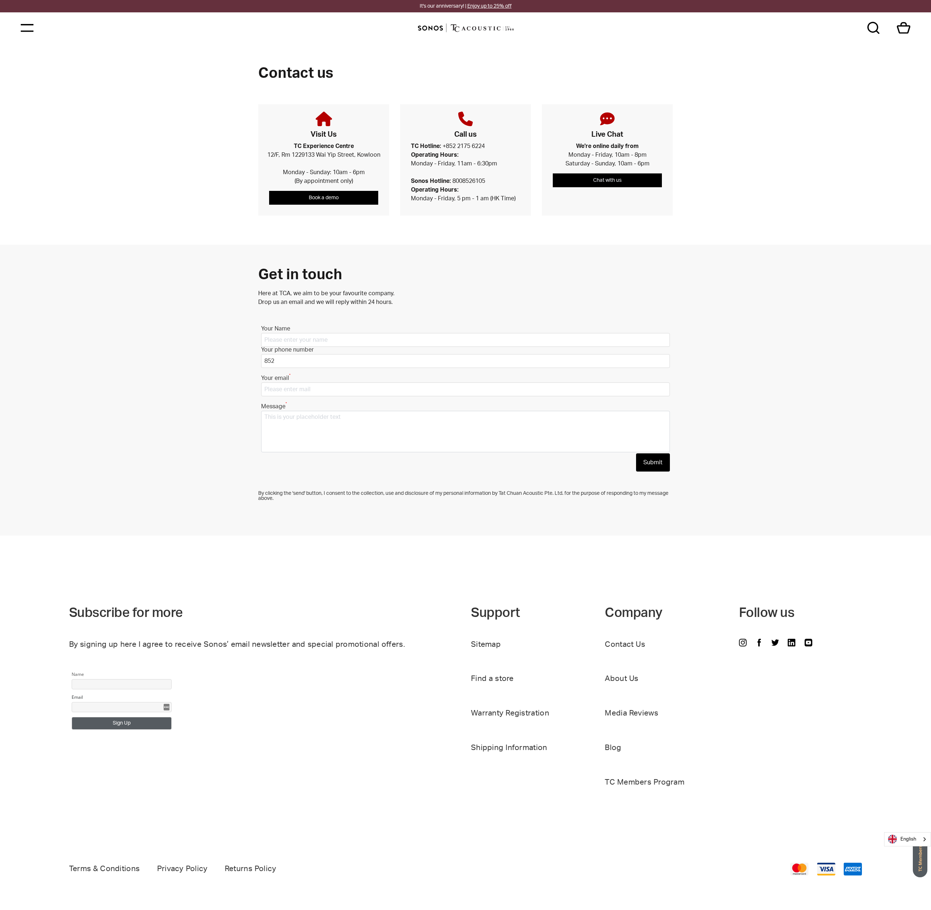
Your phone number (287, 350)
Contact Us (625, 644)
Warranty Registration (510, 713)
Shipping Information (509, 747)
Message (274, 406)
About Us (621, 678)
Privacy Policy (182, 869)
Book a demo (324, 197)
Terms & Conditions (104, 869)
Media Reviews (631, 713)
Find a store (492, 678)
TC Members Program (644, 782)
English (908, 839)
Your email (276, 378)
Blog (613, 747)
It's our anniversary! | (466, 6)
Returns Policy (250, 869)
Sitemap (486, 644)
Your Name (275, 329)
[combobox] (907, 839)
